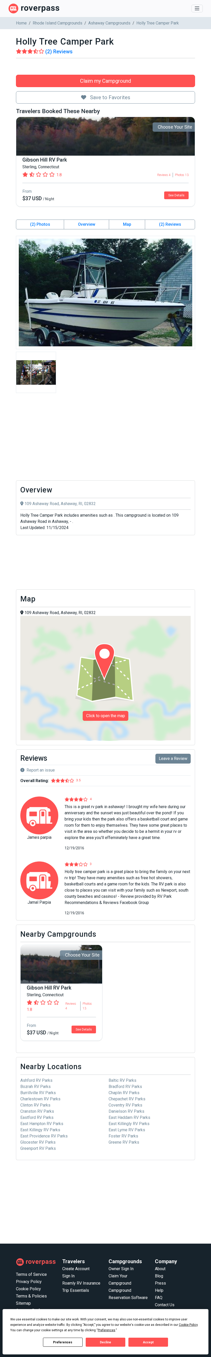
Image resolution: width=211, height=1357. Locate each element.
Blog (159, 1276)
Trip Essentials (75, 1290)
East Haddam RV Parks (129, 1117)
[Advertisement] (105, 438)
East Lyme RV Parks (127, 1129)
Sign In (68, 1276)
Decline (105, 1342)
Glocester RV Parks (38, 1142)
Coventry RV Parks (125, 1105)
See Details (176, 195)
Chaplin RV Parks (124, 1092)
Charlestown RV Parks (40, 1098)
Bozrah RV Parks (35, 1086)
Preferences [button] (106, 1330)
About (160, 1268)
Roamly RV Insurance (81, 1283)
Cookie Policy (28, 1288)
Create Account (76, 1268)
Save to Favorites (109, 97)
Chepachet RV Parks (127, 1098)
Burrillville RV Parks (38, 1092)
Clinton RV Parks (35, 1105)
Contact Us (164, 1304)
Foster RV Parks (123, 1136)
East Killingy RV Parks (40, 1129)
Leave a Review (173, 758)
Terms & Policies (31, 1296)
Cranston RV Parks (37, 1111)
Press (160, 1283)
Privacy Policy (29, 1281)
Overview (86, 224)
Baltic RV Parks (122, 1080)
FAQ (158, 1297)
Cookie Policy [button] (188, 1325)
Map (127, 224)
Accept (148, 1342)
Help (159, 1290)
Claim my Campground (105, 81)
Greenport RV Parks (38, 1148)
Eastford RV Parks (37, 1117)
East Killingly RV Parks (129, 1123)
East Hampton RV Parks (41, 1123)
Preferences (62, 1342)
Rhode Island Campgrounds (57, 23)
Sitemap (23, 1303)
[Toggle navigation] (197, 8)
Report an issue (41, 770)
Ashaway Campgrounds (109, 23)
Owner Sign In (121, 1268)
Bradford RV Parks (125, 1086)
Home (21, 23)
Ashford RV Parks (36, 1080)
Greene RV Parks (124, 1142)
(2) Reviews (170, 224)
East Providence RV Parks (44, 1136)
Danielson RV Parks (126, 1111)
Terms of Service (31, 1274)
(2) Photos (40, 224)
